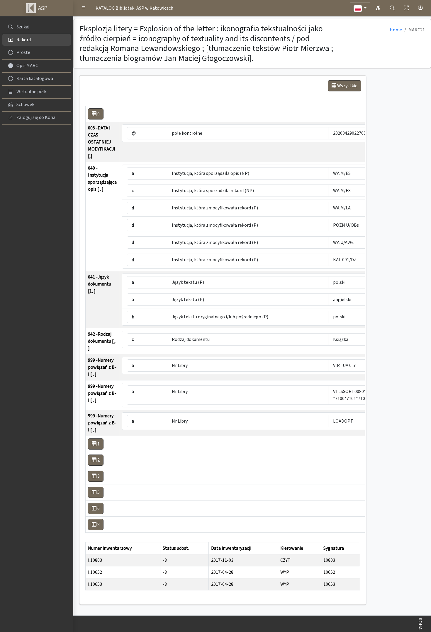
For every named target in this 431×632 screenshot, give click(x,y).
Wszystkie (346, 86)
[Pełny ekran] (406, 8)
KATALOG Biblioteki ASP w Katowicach (134, 8)
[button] (84, 8)
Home (396, 30)
